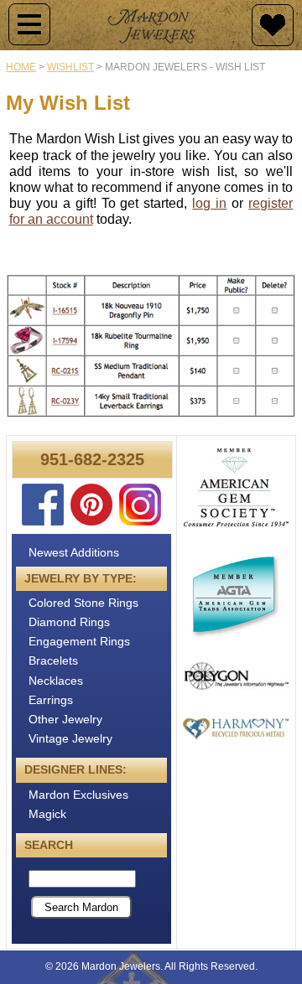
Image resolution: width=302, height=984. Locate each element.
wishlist (70, 67)
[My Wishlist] (273, 25)
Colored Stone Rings (83, 602)
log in (209, 203)
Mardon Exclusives (78, 794)
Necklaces (56, 680)
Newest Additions (74, 552)
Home (21, 67)
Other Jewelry (65, 719)
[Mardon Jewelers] (151, 25)
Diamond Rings (69, 622)
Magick (47, 814)
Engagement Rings (79, 641)
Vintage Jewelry (70, 738)
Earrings (51, 700)
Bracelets (53, 660)
